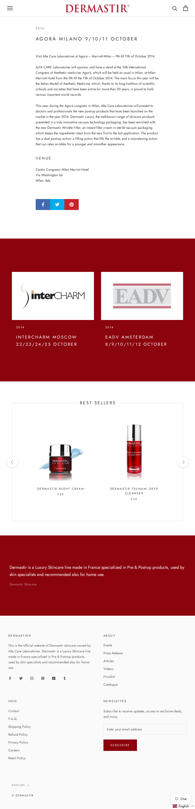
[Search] (174, 8)
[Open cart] (185, 8)
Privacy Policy (18, 742)
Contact (13, 711)
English (18, 785)
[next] (182, 462)
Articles (108, 661)
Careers (14, 750)
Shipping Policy (19, 726)
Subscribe (120, 745)
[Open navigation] (10, 8)
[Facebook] (10, 678)
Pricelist (109, 676)
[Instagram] (32, 678)
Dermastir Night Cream (60, 489)
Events (107, 645)
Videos (108, 668)
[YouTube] (53, 678)
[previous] (12, 462)
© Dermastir (23, 795)
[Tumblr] (64, 678)
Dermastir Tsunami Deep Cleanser (134, 491)
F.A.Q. (12, 718)
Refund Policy (18, 734)
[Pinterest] (42, 678)
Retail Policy (16, 758)
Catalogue (110, 684)
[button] (183, 806)
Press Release (113, 653)
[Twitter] (21, 678)
